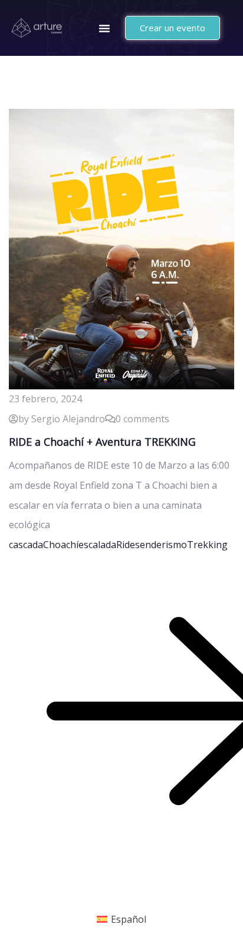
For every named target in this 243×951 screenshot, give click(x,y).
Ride (125, 544)
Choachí (60, 544)
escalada (97, 544)
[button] (104, 28)
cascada (26, 544)
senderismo (161, 544)
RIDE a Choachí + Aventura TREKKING (102, 442)
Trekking (207, 544)
